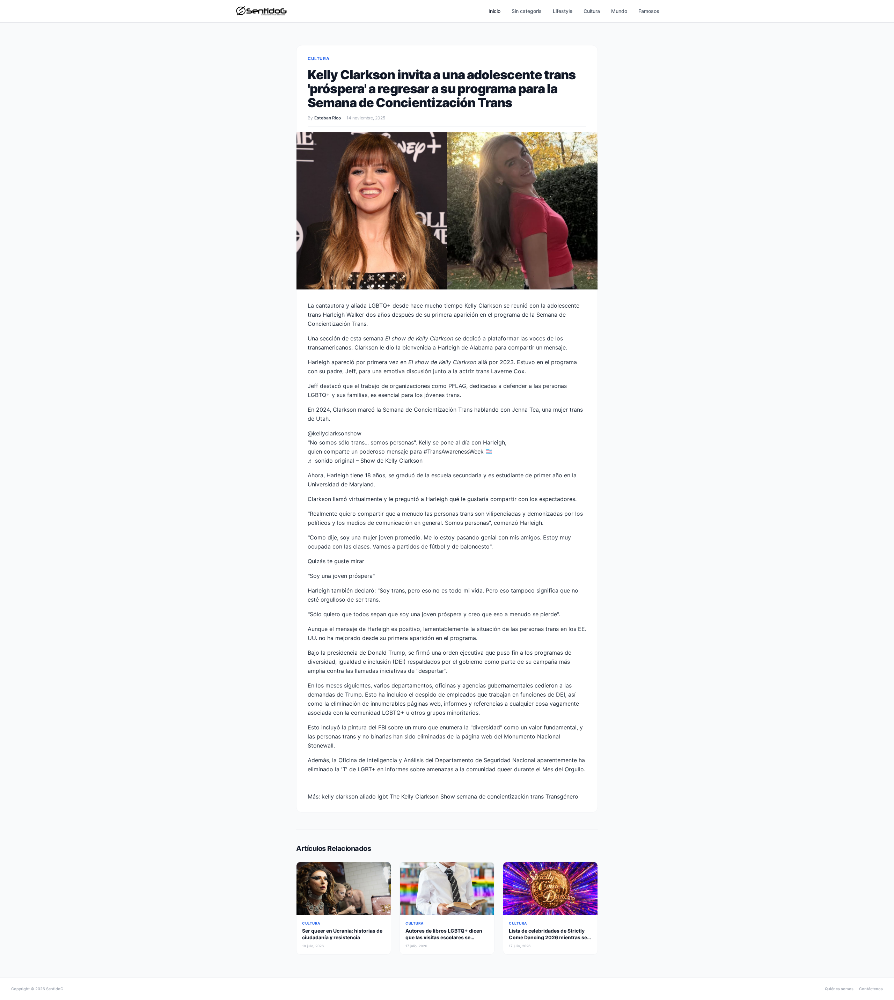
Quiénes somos (839, 988)
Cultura (592, 11)
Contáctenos (871, 988)
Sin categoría (527, 11)
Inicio (494, 11)
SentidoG (54, 988)
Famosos (648, 11)
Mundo (619, 11)
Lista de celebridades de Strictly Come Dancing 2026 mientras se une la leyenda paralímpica (548, 937)
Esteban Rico (327, 117)
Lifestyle (562, 11)
